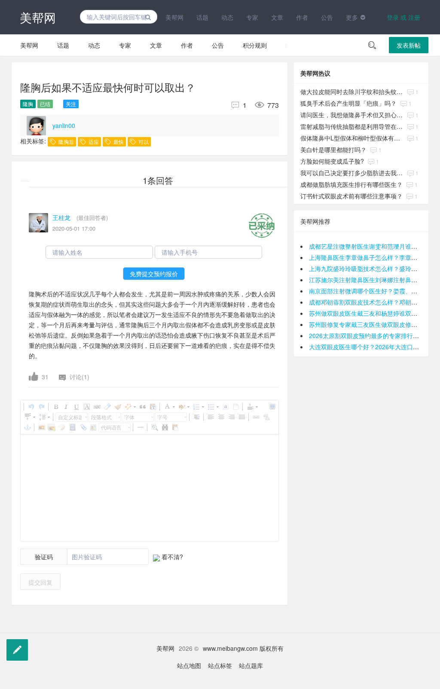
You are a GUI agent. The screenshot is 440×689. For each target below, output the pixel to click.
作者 (302, 17)
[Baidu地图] (93, 427)
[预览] (154, 427)
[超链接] (255, 417)
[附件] (82, 427)
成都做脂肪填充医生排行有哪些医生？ (351, 184)
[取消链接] (266, 417)
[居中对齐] (221, 417)
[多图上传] (51, 427)
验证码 (44, 556)
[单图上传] (41, 427)
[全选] (225, 406)
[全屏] (272, 406)
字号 (162, 417)
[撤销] (31, 406)
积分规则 (255, 45)
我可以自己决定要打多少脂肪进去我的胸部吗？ (352, 172)
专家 (252, 17)
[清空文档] (235, 406)
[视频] (72, 427)
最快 (118, 141)
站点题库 (251, 665)
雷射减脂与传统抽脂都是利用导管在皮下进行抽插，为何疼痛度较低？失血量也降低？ (352, 126)
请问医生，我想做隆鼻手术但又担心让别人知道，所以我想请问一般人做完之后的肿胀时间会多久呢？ (352, 114)
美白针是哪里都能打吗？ (333, 149)
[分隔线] (140, 427)
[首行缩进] (196, 417)
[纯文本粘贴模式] (152, 406)
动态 (227, 17)
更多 (352, 17)
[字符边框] (86, 406)
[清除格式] (107, 406)
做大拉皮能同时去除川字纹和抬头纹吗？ (352, 91)
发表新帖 (409, 45)
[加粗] (55, 406)
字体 (129, 417)
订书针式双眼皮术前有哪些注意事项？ (351, 196)
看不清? (171, 556)
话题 (202, 17)
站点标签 (220, 665)
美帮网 (38, 17)
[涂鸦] (62, 427)
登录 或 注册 (403, 17)
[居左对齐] (210, 417)
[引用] (142, 406)
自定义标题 (70, 417)
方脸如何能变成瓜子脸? (332, 161)
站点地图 (189, 665)
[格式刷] (117, 406)
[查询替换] (164, 427)
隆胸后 (65, 141)
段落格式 (101, 417)
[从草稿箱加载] (175, 427)
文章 (277, 17)
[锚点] (27, 427)
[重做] (41, 406)
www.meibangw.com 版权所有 (243, 648)
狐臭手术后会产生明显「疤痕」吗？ (348, 103)
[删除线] (96, 406)
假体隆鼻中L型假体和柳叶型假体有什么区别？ (352, 138)
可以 (143, 141)
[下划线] (76, 406)
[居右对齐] (231, 417)
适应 (93, 141)
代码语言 (111, 427)
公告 (327, 17)
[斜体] (65, 406)
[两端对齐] (241, 417)
